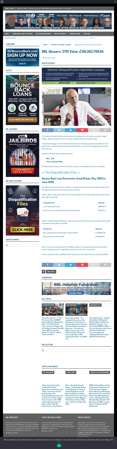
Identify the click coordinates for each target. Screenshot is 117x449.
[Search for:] (99, 38)
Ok (59, 445)
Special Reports (60, 34)
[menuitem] (2, 2)
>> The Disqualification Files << (61, 172)
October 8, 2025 (50, 58)
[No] (114, 443)
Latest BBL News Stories (51, 417)
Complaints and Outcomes (22, 34)
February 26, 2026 (12, 433)
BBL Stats (51, 271)
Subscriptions (75, 34)
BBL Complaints (12, 417)
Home (7, 34)
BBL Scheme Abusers (43, 34)
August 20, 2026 (83, 436)
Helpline (87, 34)
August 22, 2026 (47, 431)
